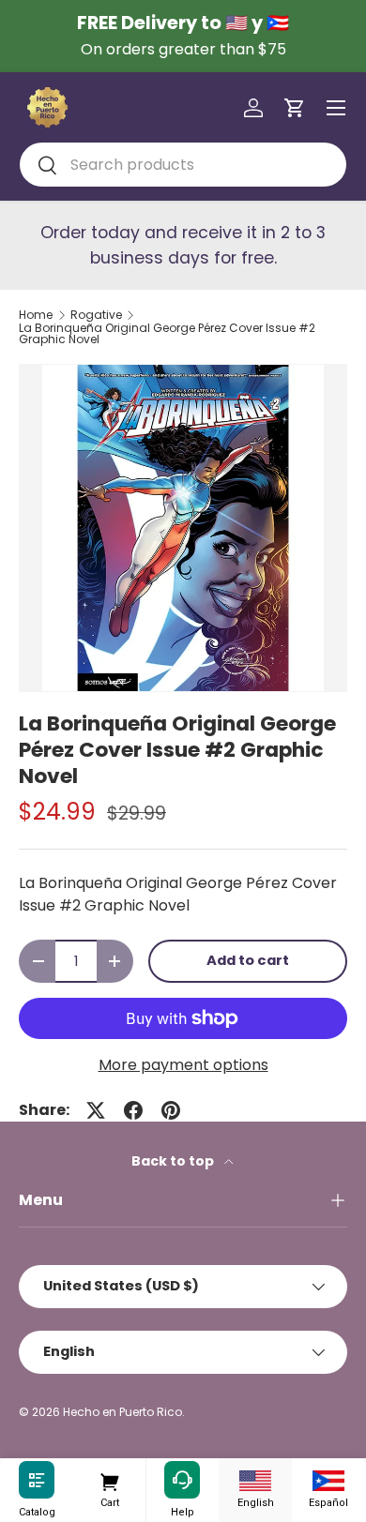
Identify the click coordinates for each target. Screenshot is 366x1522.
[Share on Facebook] (133, 1110)
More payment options (183, 1065)
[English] (255, 1480)
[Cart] (109, 1480)
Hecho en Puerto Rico (122, 1412)
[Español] (328, 1480)
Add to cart (247, 960)
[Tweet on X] (95, 1110)
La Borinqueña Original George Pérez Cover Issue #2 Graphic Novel (167, 334)
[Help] (182, 1480)
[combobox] (183, 165)
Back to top (174, 1161)
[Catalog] (36, 1480)
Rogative (96, 315)
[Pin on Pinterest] (171, 1110)
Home (36, 315)
